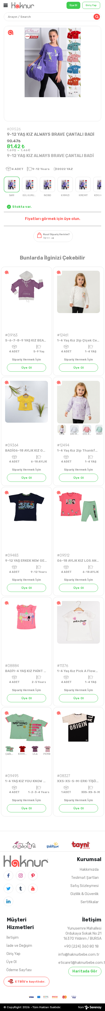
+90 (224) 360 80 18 (81, 946)
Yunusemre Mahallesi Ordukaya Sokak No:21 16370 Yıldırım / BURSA (82, 933)
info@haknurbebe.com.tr (78, 954)
